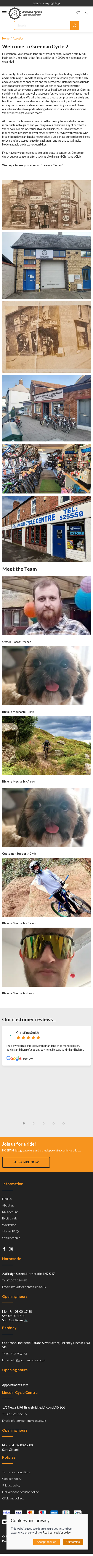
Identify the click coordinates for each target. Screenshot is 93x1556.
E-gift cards (9, 1218)
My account (10, 1212)
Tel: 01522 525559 (14, 1414)
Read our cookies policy (57, 1532)
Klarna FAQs (11, 1231)
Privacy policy (11, 1485)
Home (6, 38)
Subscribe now (26, 1162)
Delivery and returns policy (20, 1492)
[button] (4, 12)
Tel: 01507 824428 (14, 1280)
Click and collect (13, 1498)
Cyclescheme (11, 1238)
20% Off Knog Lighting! (46, 3)
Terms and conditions (16, 1472)
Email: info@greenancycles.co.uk (24, 1287)
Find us (7, 1198)
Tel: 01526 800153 (14, 1353)
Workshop (9, 1225)
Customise (73, 1541)
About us (18, 38)
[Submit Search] (74, 25)
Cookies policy (11, 1478)
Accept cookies (46, 1541)
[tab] (24, 1123)
